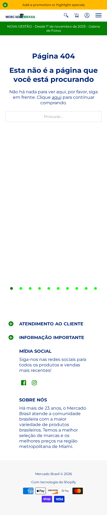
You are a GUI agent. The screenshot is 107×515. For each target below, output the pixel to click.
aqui (56, 97)
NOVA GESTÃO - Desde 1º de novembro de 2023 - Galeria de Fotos (53, 28)
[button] (5, 4)
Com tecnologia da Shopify (53, 482)
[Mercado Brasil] (20, 15)
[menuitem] (66, 15)
